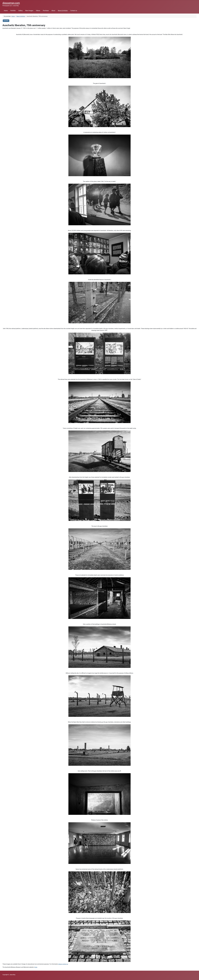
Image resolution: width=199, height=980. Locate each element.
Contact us (73, 10)
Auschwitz (6, 20)
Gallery (20, 10)
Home (6, 10)
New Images (29, 10)
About (53, 10)
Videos (38, 10)
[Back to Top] (196, 977)
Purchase (46, 10)
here (36, 967)
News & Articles (63, 10)
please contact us (63, 964)
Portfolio (13, 10)
